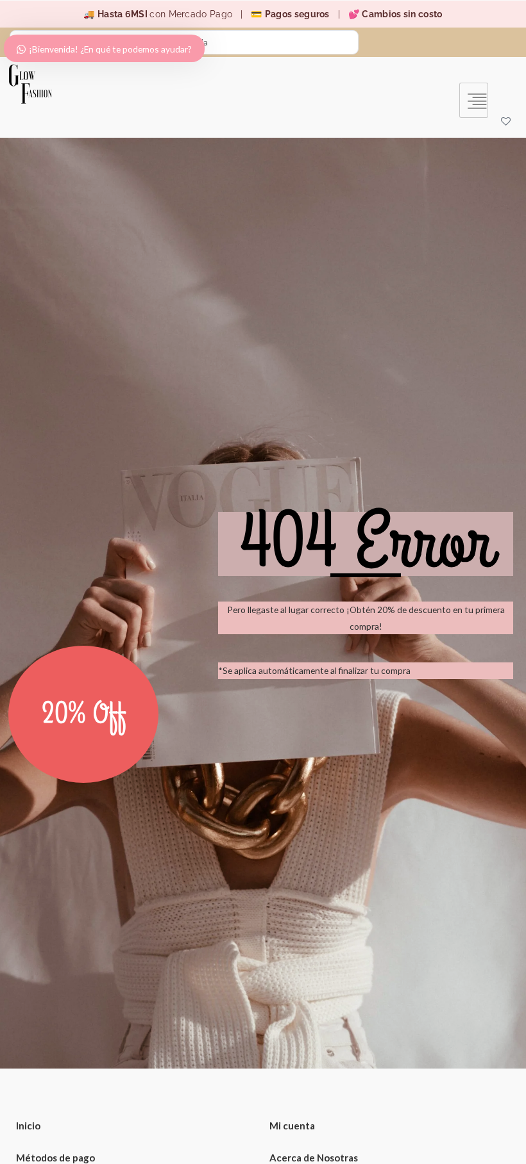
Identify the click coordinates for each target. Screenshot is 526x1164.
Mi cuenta (292, 1125)
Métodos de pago (55, 1157)
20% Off (84, 714)
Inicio (28, 1125)
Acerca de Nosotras (313, 1157)
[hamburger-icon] (473, 100)
